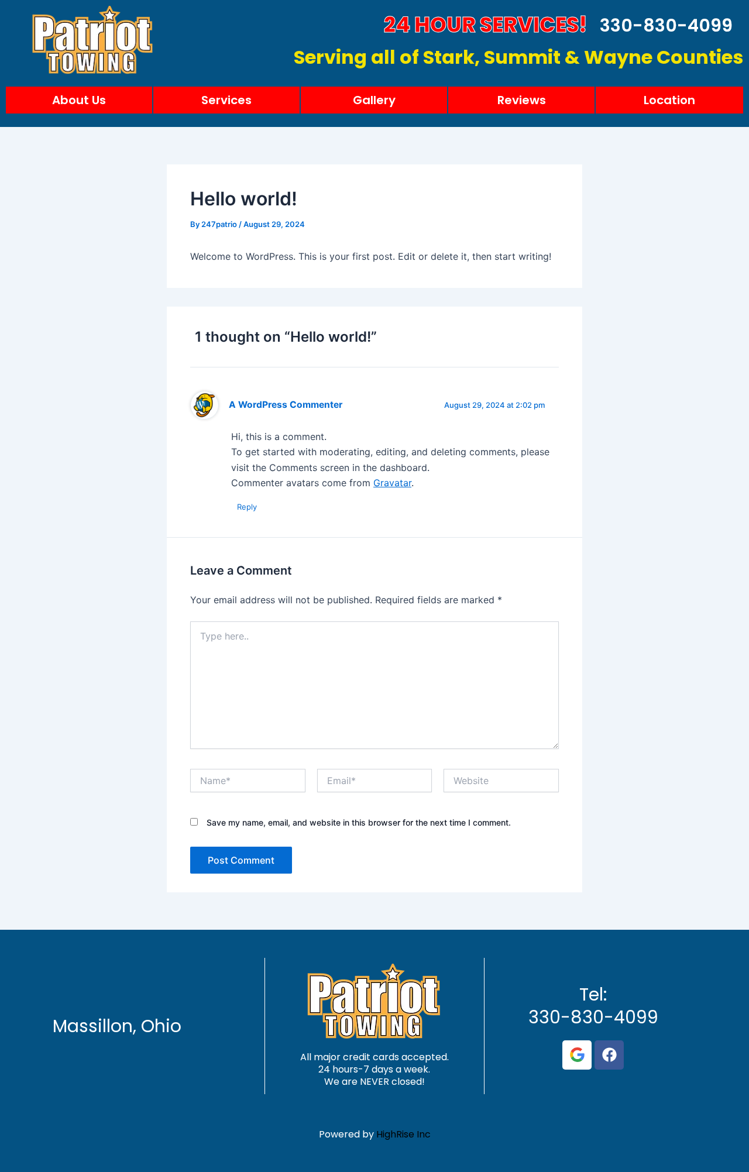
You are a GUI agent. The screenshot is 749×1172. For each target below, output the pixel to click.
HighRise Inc (403, 1134)
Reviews (521, 100)
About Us (79, 100)
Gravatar (392, 483)
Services (226, 100)
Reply (247, 506)
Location (669, 100)
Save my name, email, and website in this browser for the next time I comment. (359, 822)
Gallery (374, 100)
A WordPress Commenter (285, 404)
